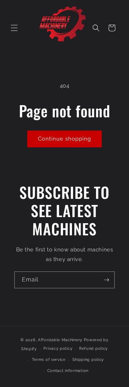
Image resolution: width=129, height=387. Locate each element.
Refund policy (93, 348)
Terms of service (49, 359)
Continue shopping (64, 139)
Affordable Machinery (60, 340)
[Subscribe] (106, 279)
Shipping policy (88, 359)
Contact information (68, 370)
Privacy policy (57, 348)
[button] (14, 28)
